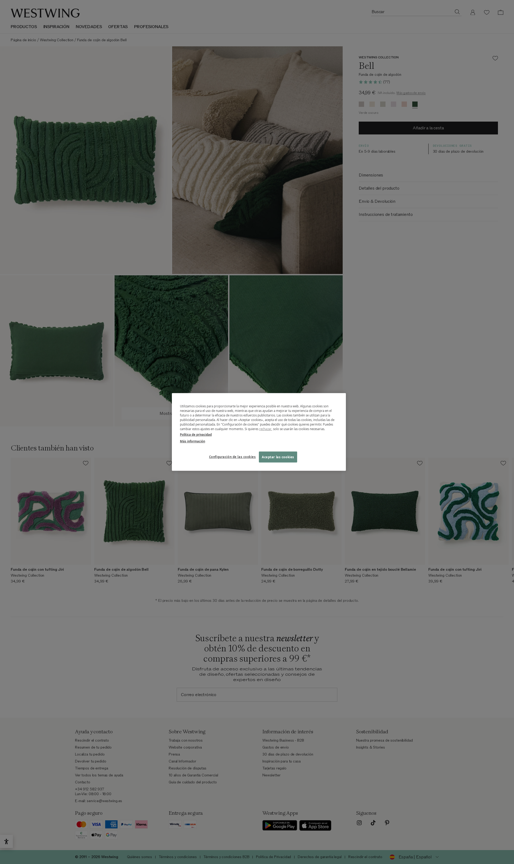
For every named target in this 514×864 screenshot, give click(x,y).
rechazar (265, 429)
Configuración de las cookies (232, 456)
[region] (259, 432)
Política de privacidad (196, 435)
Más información (192, 441)
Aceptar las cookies (278, 457)
